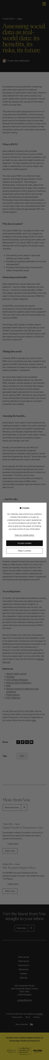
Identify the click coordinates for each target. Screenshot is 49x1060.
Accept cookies (24, 543)
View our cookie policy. (24, 535)
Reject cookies (24, 550)
